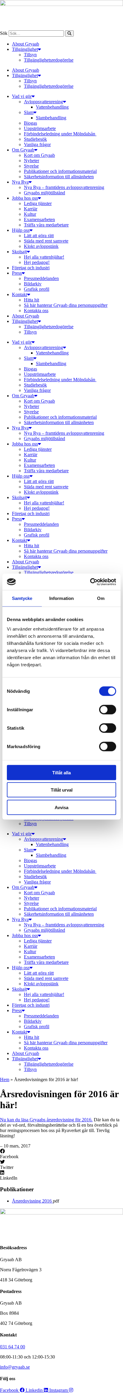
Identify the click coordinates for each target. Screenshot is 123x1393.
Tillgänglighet (25, 49)
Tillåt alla (61, 772)
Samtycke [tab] (22, 598)
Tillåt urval (62, 789)
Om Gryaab (23, 149)
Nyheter (31, 160)
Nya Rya (20, 182)
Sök (3, 33)
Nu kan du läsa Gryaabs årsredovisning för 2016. (46, 1119)
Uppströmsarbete (40, 128)
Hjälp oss (21, 230)
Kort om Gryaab (39, 155)
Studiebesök (35, 139)
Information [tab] (61, 598)
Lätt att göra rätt (39, 235)
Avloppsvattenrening (43, 101)
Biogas (30, 123)
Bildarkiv (32, 283)
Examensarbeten (39, 219)
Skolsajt (19, 251)
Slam (28, 112)
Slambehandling (51, 117)
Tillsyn (30, 54)
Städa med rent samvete (46, 240)
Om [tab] (100, 598)
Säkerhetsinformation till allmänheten (59, 176)
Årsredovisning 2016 (32, 1200)
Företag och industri (31, 267)
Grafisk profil (36, 289)
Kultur (30, 214)
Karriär (30, 208)
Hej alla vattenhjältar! (44, 256)
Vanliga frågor (37, 144)
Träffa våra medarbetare (46, 224)
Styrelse (31, 165)
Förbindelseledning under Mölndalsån (60, 133)
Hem (4, 1079)
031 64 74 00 (12, 1346)
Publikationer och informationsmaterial (60, 171)
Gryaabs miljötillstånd (44, 192)
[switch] (107, 709)
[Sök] (69, 33)
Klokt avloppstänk (41, 246)
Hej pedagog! (37, 262)
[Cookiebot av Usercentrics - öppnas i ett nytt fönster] (90, 582)
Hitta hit (31, 299)
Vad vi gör (22, 96)
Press (17, 273)
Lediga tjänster (38, 203)
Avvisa (61, 807)
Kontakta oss (36, 310)
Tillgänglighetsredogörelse (48, 59)
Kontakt (19, 294)
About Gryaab (25, 43)
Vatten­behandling (52, 107)
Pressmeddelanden (41, 278)
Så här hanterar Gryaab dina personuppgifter (65, 305)
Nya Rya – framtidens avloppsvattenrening (64, 187)
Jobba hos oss (25, 198)
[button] (61, 1154)
